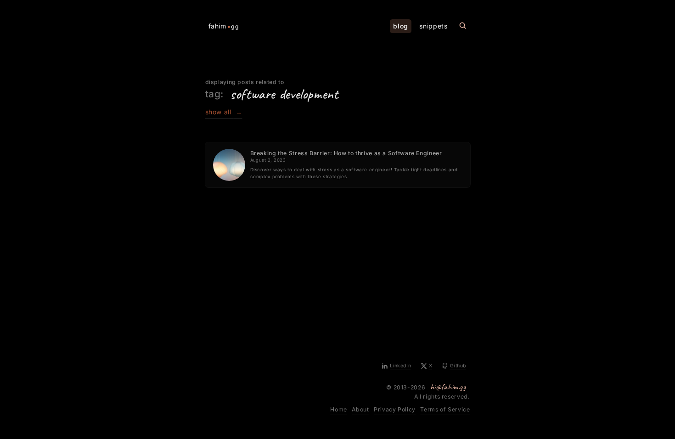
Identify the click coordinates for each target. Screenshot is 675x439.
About (360, 409)
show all (223, 112)
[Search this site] (463, 26)
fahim (223, 26)
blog (400, 26)
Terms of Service (445, 409)
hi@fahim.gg (448, 387)
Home (338, 409)
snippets (433, 26)
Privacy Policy (395, 409)
